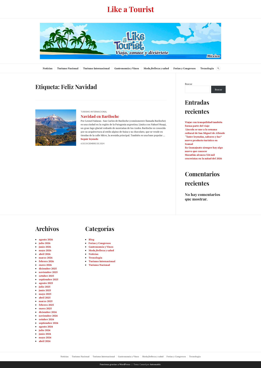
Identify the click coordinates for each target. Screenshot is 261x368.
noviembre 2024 (48, 315)
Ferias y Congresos (185, 68)
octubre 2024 (46, 319)
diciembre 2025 (48, 268)
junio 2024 (45, 333)
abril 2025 (44, 297)
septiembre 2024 (48, 323)
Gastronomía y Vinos (126, 68)
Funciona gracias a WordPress (115, 364)
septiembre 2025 (48, 279)
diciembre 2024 (48, 312)
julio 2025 (44, 286)
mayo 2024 (45, 337)
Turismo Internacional (96, 68)
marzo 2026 (45, 257)
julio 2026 (44, 243)
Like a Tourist (130, 9)
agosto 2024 (46, 326)
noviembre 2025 (48, 272)
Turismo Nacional (67, 68)
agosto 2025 (46, 283)
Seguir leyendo (89, 139)
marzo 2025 (45, 301)
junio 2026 (45, 246)
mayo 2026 (45, 250)
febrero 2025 (46, 304)
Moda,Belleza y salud (156, 68)
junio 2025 (45, 290)
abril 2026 (44, 254)
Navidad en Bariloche (100, 116)
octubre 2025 (46, 275)
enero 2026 (45, 265)
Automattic (155, 364)
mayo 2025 (45, 294)
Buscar (188, 84)
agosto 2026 (46, 239)
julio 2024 (44, 330)
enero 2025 (45, 308)
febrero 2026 (46, 261)
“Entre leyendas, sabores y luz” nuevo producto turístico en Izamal (203, 140)
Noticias (47, 68)
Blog (91, 239)
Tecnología (207, 68)
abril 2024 (44, 341)
